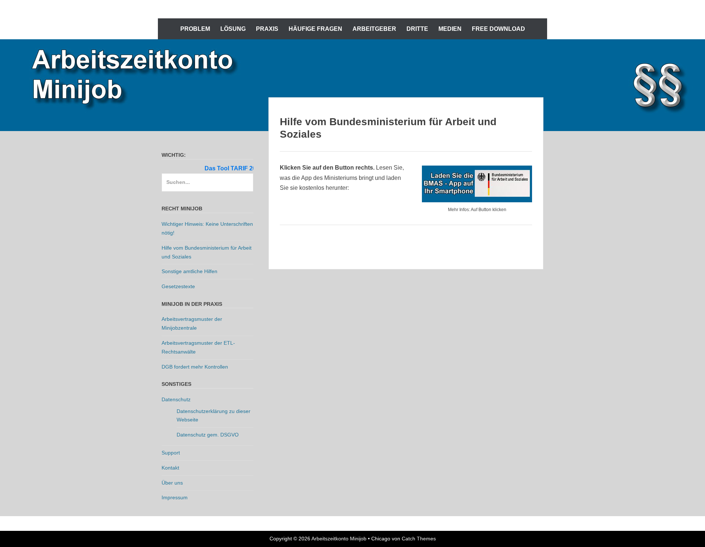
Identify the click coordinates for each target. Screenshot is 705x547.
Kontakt (170, 468)
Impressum (175, 497)
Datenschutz (176, 399)
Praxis (267, 29)
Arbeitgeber (374, 29)
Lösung (233, 29)
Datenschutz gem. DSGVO (208, 435)
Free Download (498, 29)
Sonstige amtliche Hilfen (189, 271)
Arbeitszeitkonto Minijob (338, 538)
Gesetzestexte (178, 286)
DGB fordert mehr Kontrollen (195, 367)
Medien (450, 29)
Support (171, 453)
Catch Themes (419, 538)
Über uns (172, 483)
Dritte (417, 29)
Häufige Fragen (315, 29)
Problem (195, 29)
